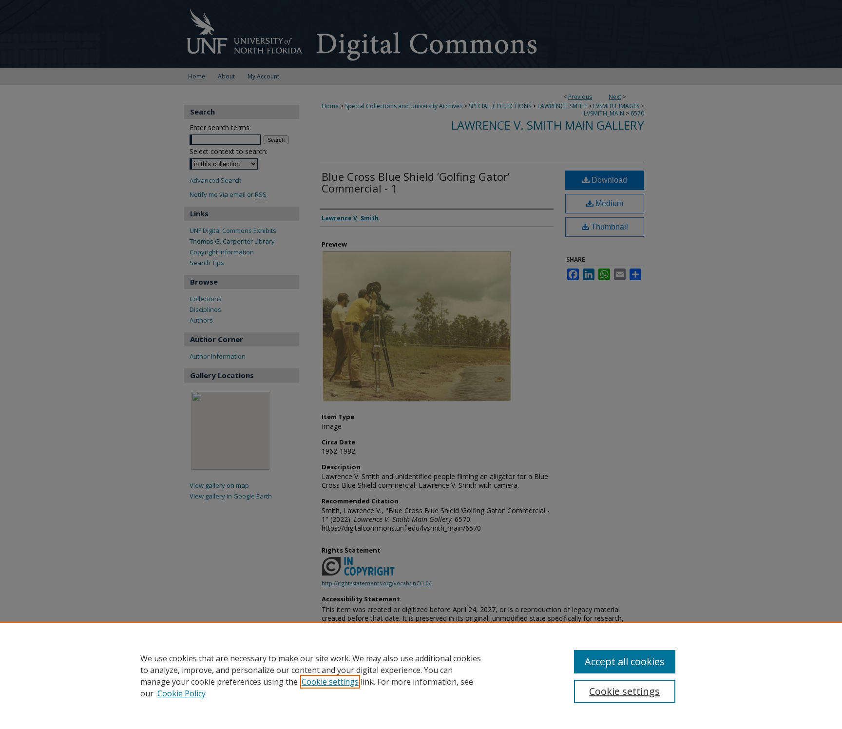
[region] (421, 675)
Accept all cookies (625, 661)
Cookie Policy (181, 693)
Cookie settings (330, 681)
